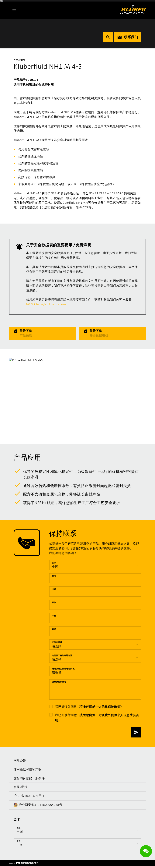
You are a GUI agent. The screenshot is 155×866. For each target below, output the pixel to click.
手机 (54, 615)
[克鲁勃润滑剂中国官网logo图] (133, 9)
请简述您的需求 (59, 682)
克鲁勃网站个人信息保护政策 (100, 707)
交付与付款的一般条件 (29, 778)
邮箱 (54, 629)
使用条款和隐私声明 (28, 769)
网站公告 (20, 760)
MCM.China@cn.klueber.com (46, 304)
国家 (54, 562)
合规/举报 (20, 787)
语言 (19, 840)
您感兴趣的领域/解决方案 (63, 668)
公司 (54, 589)
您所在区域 (57, 642)
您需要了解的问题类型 (62, 655)
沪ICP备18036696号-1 (29, 796)
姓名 (54, 576)
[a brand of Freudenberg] (23, 863)
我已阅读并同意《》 (89, 707)
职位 (54, 602)
